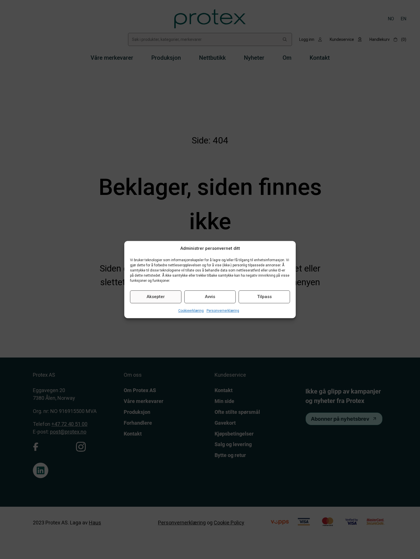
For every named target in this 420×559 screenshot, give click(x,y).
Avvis (210, 296)
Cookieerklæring (191, 311)
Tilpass (264, 296)
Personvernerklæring (223, 311)
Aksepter (156, 296)
